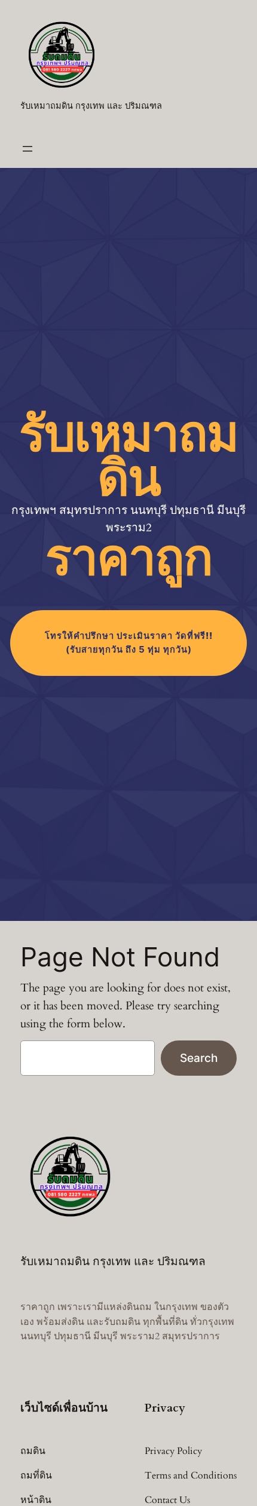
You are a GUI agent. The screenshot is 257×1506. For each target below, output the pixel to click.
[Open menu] (27, 149)
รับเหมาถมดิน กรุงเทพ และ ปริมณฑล (91, 106)
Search (199, 1058)
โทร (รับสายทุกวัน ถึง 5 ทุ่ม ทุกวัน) (129, 642)
